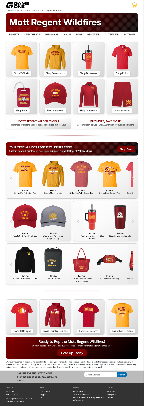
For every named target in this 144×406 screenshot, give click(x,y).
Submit (121, 374)
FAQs (42, 397)
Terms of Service (81, 394)
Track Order (45, 391)
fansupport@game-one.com (19, 398)
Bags (79, 34)
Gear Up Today (72, 353)
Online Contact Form (15, 401)
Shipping (43, 394)
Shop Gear (126, 149)
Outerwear (112, 34)
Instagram (111, 394)
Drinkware (51, 34)
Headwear (93, 34)
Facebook (111, 391)
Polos (67, 34)
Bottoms (129, 34)
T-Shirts (14, 34)
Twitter (110, 397)
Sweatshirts (32, 34)
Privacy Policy (79, 391)
